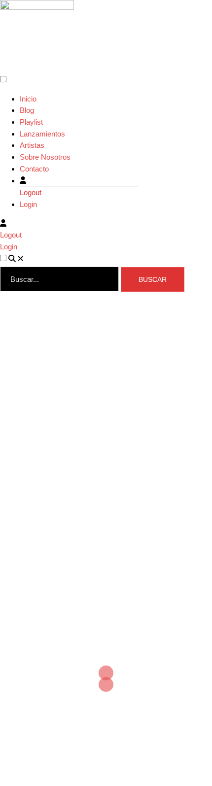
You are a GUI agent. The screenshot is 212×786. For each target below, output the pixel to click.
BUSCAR (153, 279)
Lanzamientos (42, 134)
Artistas (32, 145)
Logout (30, 192)
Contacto (34, 169)
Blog (27, 110)
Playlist (31, 122)
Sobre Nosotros (45, 157)
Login (28, 204)
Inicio (28, 99)
